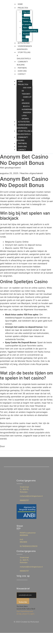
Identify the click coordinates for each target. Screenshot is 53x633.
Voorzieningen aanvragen (24, 126)
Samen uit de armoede (26, 22)
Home (20, 4)
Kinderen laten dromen (26, 116)
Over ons (22, 71)
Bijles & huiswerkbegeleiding (29, 29)
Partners (22, 68)
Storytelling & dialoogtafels (24, 132)
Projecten (23, 8)
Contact (22, 74)
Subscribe (23, 602)
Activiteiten (23, 43)
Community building (22, 138)
